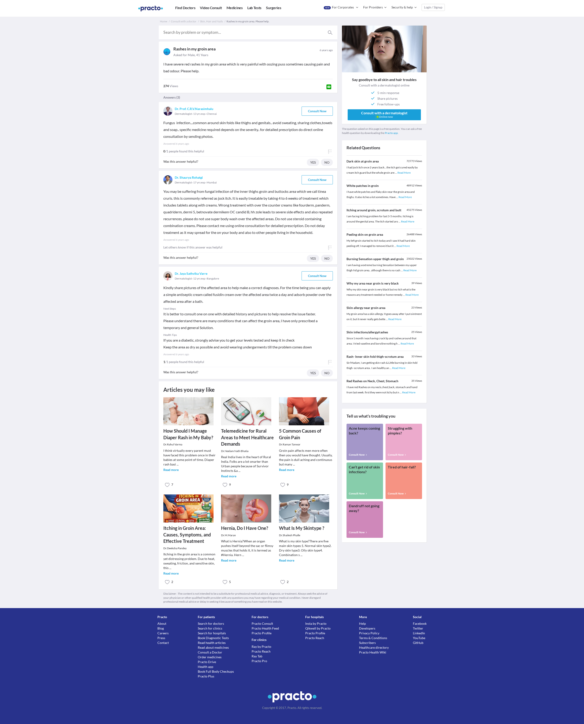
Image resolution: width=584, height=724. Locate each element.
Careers (163, 633)
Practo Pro (259, 661)
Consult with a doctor (183, 21)
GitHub (418, 643)
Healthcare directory (374, 647)
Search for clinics (210, 628)
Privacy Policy (369, 633)
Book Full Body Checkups (216, 671)
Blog (160, 628)
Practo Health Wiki (372, 652)
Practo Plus (206, 676)
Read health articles (212, 643)
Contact (163, 643)
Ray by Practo (261, 646)
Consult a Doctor (210, 652)
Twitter (418, 628)
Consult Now (317, 111)
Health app (205, 667)
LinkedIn (419, 633)
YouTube (419, 638)
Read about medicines (213, 647)
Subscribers (367, 643)
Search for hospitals (212, 633)
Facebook (420, 623)
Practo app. (392, 133)
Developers (367, 628)
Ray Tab (257, 656)
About (161, 623)
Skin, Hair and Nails (211, 21)
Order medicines (210, 657)
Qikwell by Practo (318, 628)
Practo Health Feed (265, 628)
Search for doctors (211, 623)
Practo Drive (207, 662)
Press (161, 638)
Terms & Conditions (373, 638)
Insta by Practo (315, 623)
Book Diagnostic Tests (213, 638)
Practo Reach (261, 651)
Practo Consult (262, 623)
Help (362, 623)
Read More (404, 172)
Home (163, 21)
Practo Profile (261, 633)
